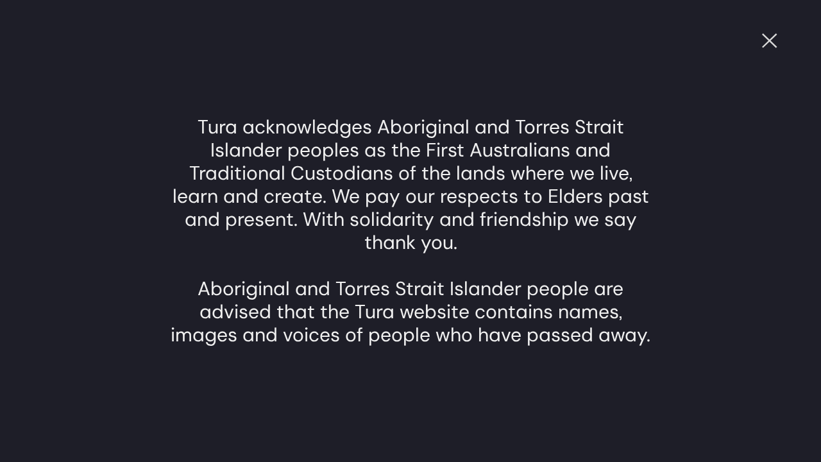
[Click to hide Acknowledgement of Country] (769, 41)
